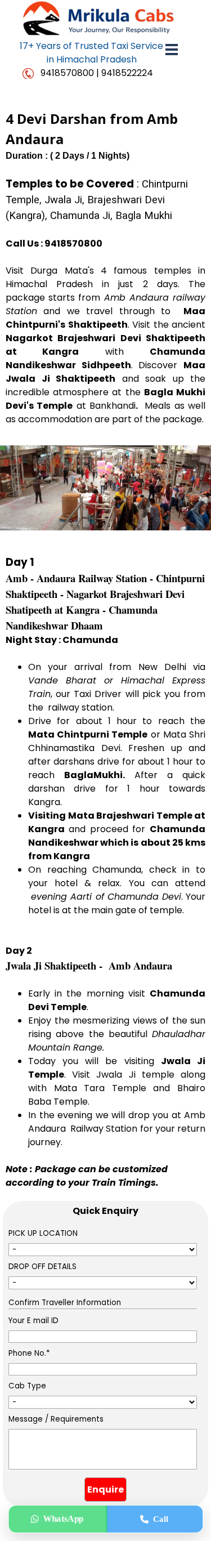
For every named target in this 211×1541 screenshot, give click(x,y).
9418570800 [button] (67, 72)
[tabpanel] (92, 52)
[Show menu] (172, 49)
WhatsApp (63, 1519)
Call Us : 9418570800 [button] (54, 243)
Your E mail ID (33, 1320)
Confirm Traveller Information (64, 1302)
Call (160, 1519)
